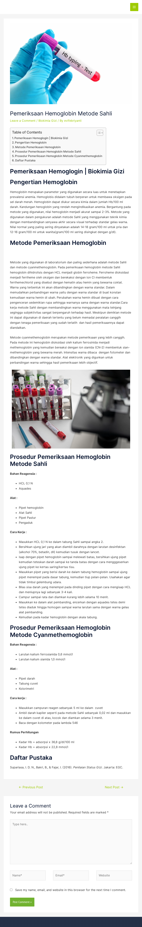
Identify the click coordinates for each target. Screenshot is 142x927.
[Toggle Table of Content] (98, 133)
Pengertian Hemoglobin (31, 142)
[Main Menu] (134, 7)
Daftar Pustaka (25, 160)
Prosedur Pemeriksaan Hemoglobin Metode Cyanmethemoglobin (58, 156)
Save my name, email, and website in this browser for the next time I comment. (70, 890)
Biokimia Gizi (47, 120)
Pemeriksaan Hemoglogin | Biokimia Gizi (41, 138)
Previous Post (31, 787)
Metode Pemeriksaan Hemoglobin (38, 147)
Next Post (114, 787)
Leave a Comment (23, 120)
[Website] (114, 876)
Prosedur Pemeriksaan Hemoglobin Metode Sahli (48, 151)
